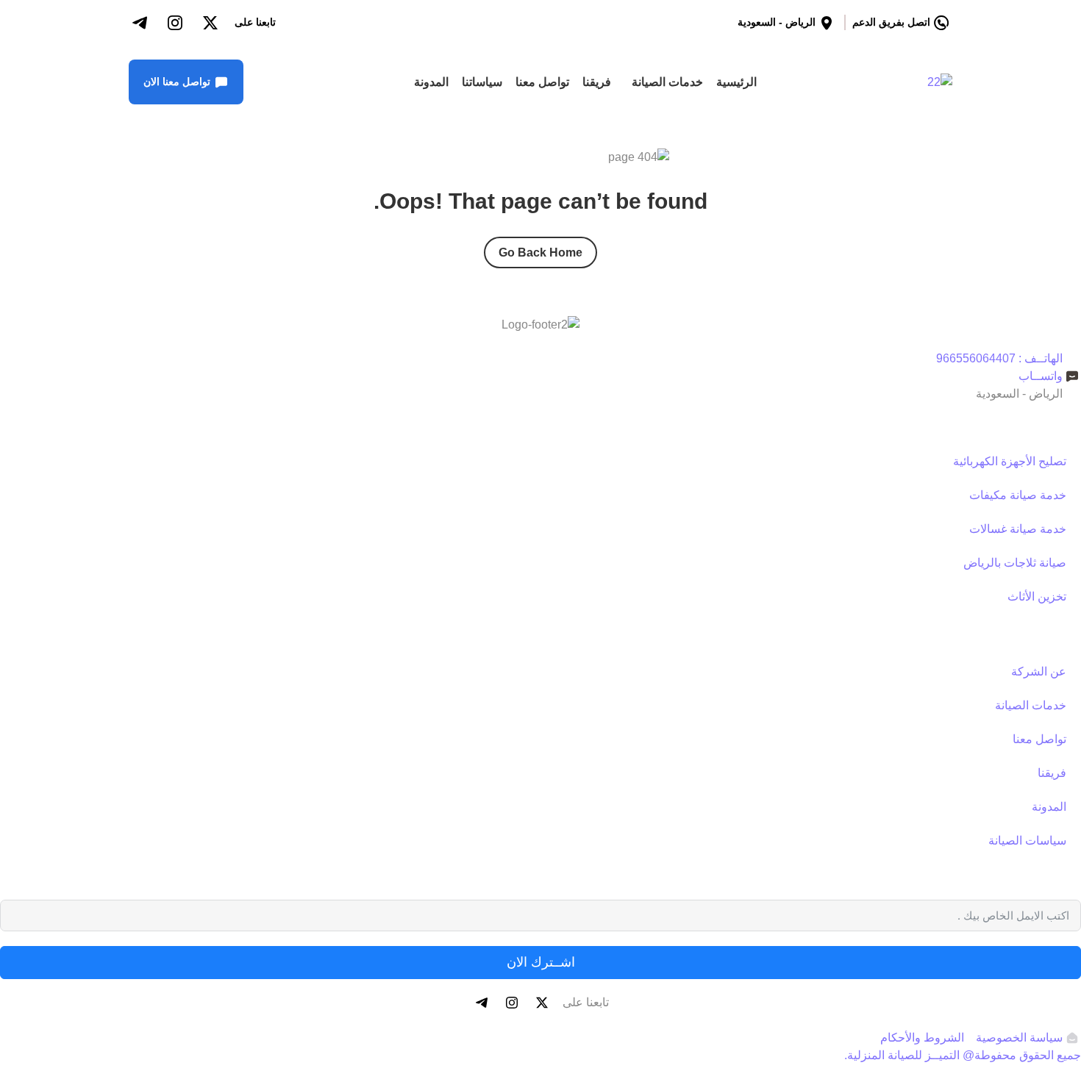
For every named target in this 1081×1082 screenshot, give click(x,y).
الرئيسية (736, 82)
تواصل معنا (542, 82)
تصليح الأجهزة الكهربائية (1009, 461)
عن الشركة (1038, 671)
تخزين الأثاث (1036, 596)
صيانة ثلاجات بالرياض (1014, 562)
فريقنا (596, 82)
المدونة (431, 82)
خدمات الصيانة (667, 82)
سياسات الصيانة (1027, 840)
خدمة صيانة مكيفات (1017, 495)
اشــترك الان (541, 962)
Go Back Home (540, 252)
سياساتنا (482, 82)
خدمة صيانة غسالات (1017, 529)
